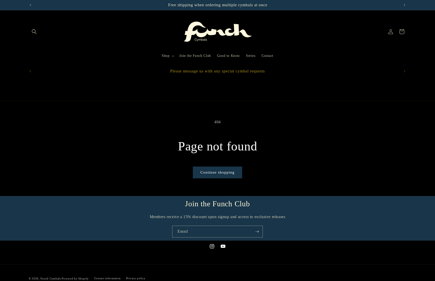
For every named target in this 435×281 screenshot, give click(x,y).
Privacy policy (136, 278)
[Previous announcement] (30, 5)
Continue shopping (217, 172)
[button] (34, 31)
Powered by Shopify (75, 278)
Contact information (107, 278)
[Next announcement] (404, 5)
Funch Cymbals (51, 278)
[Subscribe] (257, 231)
